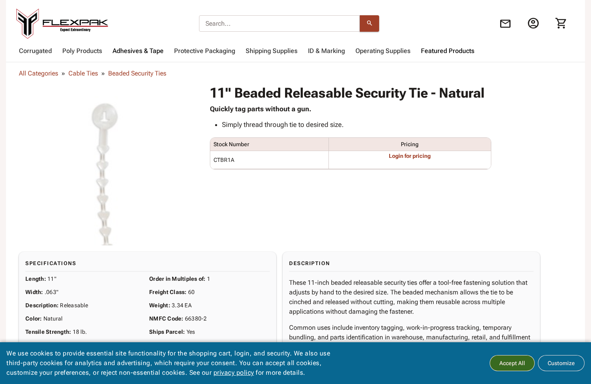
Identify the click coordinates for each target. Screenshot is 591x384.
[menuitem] (35, 51)
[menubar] (295, 51)
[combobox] (279, 24)
